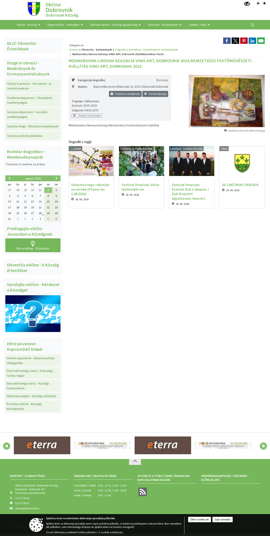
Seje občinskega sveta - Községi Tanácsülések (27, 385)
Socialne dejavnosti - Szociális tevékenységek (27, 114)
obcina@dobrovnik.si (27, 508)
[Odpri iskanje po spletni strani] (252, 24)
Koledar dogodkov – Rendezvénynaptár (26, 154)
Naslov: (83, 86)
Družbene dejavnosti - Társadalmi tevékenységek (29, 100)
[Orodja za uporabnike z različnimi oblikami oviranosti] (247, 4)
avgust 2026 (33, 178)
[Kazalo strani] (258, 3)
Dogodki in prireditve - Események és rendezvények (146, 49)
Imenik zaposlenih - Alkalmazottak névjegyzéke (30, 360)
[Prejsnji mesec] (9, 178)
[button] (6, 446)
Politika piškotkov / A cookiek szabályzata (100, 532)
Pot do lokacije (157, 94)
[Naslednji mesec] (56, 178)
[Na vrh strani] (135, 462)
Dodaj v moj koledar (89, 115)
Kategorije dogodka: (92, 80)
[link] (227, 41)
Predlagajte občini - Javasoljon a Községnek (29, 231)
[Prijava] (264, 3)
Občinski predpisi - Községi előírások (31, 396)
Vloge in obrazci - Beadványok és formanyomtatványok (28, 68)
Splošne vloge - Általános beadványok (32, 126)
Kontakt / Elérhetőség (27, 476)
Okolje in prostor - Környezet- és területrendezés (29, 86)
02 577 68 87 (22, 503)
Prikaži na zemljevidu (127, 94)
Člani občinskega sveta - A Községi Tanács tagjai (29, 373)
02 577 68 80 (22, 498)
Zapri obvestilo (222, 519)
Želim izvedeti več (199, 519)
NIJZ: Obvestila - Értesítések (22, 46)
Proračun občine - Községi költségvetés (24, 406)
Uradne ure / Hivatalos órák (95, 476)
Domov (74, 49)
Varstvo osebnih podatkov (24, 136)
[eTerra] (42, 445)
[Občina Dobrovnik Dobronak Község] (34, 8)
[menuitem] (28, 24)
